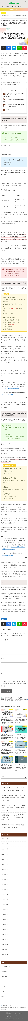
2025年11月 (4, 844)
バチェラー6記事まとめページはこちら (14, 9)
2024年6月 (4, 924)
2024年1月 (4, 939)
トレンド (8, 6)
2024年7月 (4, 919)
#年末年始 (13, 547)
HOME (3, 1005)
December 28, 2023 (7, 555)
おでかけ (14, 6)
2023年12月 (4, 944)
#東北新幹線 (5, 549)
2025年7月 (4, 859)
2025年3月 (4, 879)
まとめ (6, 109)
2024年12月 (4, 894)
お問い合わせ (10, 1016)
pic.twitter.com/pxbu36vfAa (12, 388)
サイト (3, 673)
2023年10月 (4, 955)
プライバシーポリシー (18, 1013)
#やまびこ (12, 549)
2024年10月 (4, 904)
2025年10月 (4, 849)
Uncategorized (5, 966)
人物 (3, 6)
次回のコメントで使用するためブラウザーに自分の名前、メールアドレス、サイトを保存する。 (14, 684)
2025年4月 (4, 874)
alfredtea (14, 3)
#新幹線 (18, 547)
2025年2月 (4, 884)
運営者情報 (8, 1013)
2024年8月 (4, 914)
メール (4, 665)
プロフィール (18, 1016)
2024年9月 (4, 909)
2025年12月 (4, 839)
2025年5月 (4, 869)
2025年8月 (4, 854)
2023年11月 (4, 949)
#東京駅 (23, 547)
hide (18, 90)
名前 (3, 658)
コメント (4, 640)
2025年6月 (4, 864)
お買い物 (4, 976)
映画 (2, 997)
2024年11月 (4, 899)
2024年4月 (4, 934)
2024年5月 (4, 929)
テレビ (19, 6)
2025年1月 (4, 889)
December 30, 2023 (7, 394)
